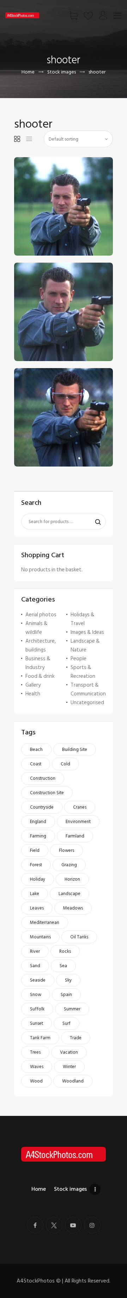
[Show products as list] (29, 139)
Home (28, 72)
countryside (42, 807)
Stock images (61, 72)
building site (74, 749)
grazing (69, 865)
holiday (37, 879)
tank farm (40, 1038)
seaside (38, 980)
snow (35, 994)
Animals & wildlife (36, 628)
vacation (69, 1052)
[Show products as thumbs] (17, 139)
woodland (73, 1081)
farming (38, 836)
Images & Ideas (87, 632)
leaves (37, 908)
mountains (40, 937)
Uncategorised (87, 702)
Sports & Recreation (83, 672)
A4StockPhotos (39, 1280)
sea (63, 966)
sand (35, 966)
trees (35, 1052)
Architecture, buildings (40, 645)
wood (36, 1081)
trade (75, 1038)
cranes (79, 807)
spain (66, 994)
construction (42, 778)
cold (65, 764)
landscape (69, 894)
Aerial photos (40, 614)
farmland (75, 836)
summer (72, 1009)
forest (36, 865)
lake (34, 894)
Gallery (33, 685)
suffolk (37, 1009)
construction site (47, 793)
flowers (66, 850)
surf (66, 1023)
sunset (36, 1023)
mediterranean (44, 922)
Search (96, 522)
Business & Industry (37, 663)
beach (36, 749)
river (35, 951)
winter (69, 1067)
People (78, 658)
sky (68, 980)
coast (35, 764)
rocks (65, 951)
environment (78, 821)
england (38, 821)
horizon (72, 879)
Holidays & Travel (83, 619)
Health (32, 693)
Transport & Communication (88, 689)
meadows (73, 908)
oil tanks (79, 937)
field (35, 850)
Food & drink (40, 676)
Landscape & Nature (85, 645)
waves (36, 1067)
